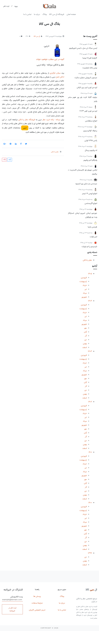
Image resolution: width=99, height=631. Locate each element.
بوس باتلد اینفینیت (89, 67)
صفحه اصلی (71, 14)
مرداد (85, 293)
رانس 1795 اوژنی (90, 140)
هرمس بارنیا (92, 226)
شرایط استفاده (37, 603)
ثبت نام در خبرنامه (12, 609)
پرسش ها (37, 596)
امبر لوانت (93, 236)
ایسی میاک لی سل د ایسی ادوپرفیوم (83, 48)
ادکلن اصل (60, 77)
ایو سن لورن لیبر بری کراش (87, 87)
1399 (90, 553)
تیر (86, 289)
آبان (85, 331)
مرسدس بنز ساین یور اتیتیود (86, 183)
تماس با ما (27, 14)
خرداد (85, 285)
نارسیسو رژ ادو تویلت (89, 246)
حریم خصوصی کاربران (37, 609)
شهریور (84, 297)
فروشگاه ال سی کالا (56, 14)
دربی (46, 45)
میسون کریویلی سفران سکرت (86, 77)
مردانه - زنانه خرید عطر (51, 119)
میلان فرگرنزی (55, 73)
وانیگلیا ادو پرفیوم (90, 160)
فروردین (84, 277)
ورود (15, 6)
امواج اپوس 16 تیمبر (89, 193)
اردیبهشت (83, 281)
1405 (90, 273)
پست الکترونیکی (16, 596)
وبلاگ (44, 14)
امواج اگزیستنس (91, 203)
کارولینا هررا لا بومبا (89, 58)
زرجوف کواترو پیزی (90, 130)
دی (85, 339)
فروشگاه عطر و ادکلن (26, 119)
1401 (90, 452)
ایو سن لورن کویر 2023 (88, 111)
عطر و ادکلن (87, 260)
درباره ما (37, 14)
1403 (90, 351)
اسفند (84, 347)
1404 (90, 300)
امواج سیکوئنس (91, 120)
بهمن (85, 343)
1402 (90, 401)
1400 (90, 502)
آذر (86, 335)
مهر (85, 328)
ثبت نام (6, 6)
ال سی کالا (37, 36)
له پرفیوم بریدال (91, 150)
